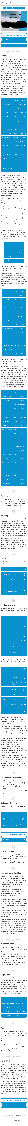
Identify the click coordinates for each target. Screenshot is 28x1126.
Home (5, 8)
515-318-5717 (14, 1113)
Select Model (9, 8)
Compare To (15, 8)
